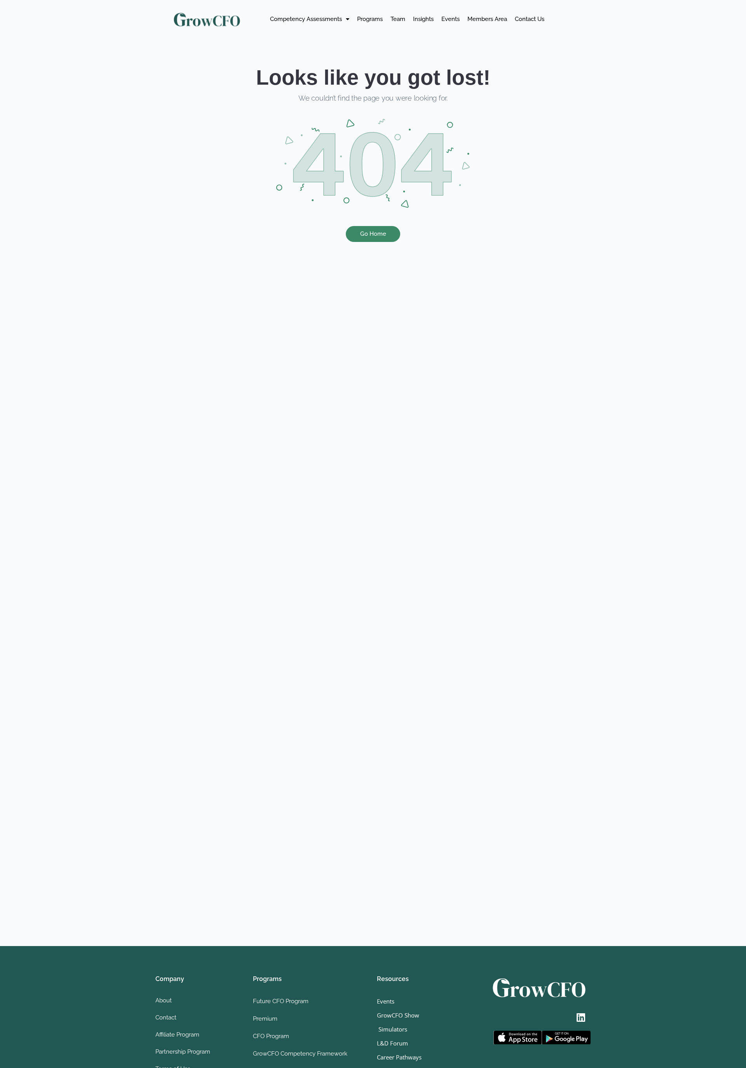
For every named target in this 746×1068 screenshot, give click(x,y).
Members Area (487, 19)
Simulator (390, 1029)
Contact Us (529, 19)
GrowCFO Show (398, 1015)
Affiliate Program (177, 1034)
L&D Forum (392, 1043)
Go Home (373, 233)
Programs (370, 19)
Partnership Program (182, 1051)
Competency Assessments (306, 19)
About (163, 1000)
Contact (165, 1017)
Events (450, 19)
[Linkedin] (581, 1017)
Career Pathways (399, 1057)
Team (397, 19)
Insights (423, 19)
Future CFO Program (281, 1001)
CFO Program (271, 1036)
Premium (265, 1018)
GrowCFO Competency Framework (300, 1053)
